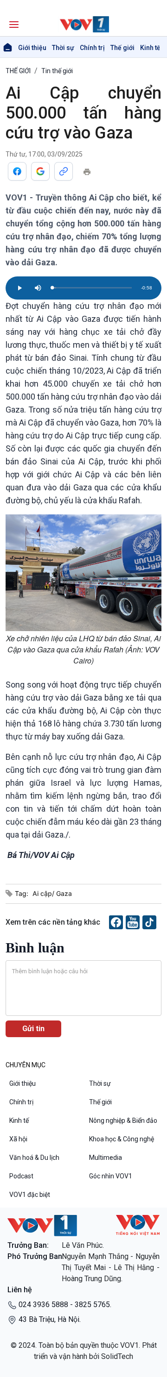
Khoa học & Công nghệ (121, 1139)
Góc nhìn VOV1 (110, 1176)
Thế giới (122, 47)
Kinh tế (150, 47)
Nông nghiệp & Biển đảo (123, 1120)
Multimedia (105, 1157)
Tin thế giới (57, 71)
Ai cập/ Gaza (52, 893)
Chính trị (92, 47)
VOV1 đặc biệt (29, 1194)
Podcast (21, 1176)
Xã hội (18, 1139)
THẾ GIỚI (18, 71)
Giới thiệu (32, 47)
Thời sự (63, 47)
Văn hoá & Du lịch (34, 1157)
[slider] (92, 287)
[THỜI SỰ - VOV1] (83, 24)
